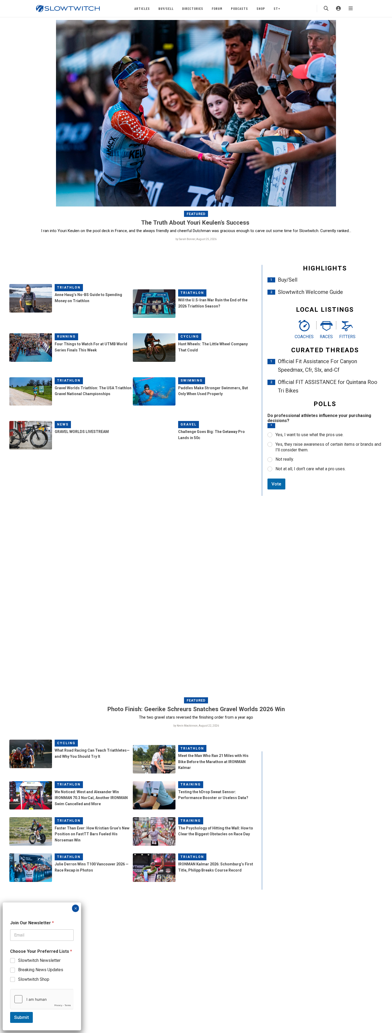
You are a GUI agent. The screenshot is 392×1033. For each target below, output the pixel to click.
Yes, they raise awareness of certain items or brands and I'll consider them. (328, 447)
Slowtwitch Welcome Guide (310, 292)
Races (326, 336)
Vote (276, 484)
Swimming (192, 380)
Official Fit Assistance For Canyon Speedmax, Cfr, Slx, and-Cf (317, 365)
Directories (192, 8)
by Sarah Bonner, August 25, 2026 (196, 239)
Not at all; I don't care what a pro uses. (310, 468)
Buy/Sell (166, 8)
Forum (217, 8)
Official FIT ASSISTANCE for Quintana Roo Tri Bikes (327, 386)
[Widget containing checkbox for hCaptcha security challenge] (42, 999)
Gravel (189, 424)
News (63, 424)
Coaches (304, 336)
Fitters (347, 336)
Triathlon (69, 287)
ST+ (277, 8)
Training (191, 784)
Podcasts (239, 8)
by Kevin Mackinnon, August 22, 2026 (196, 725)
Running (66, 336)
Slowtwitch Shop (33, 979)
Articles (142, 8)
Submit (21, 1017)
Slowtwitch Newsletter (39, 960)
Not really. (284, 459)
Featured (196, 214)
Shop (261, 8)
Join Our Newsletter (32, 922)
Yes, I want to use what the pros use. (309, 434)
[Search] (326, 8)
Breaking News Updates (40, 969)
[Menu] (350, 8)
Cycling (190, 336)
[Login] (338, 8)
